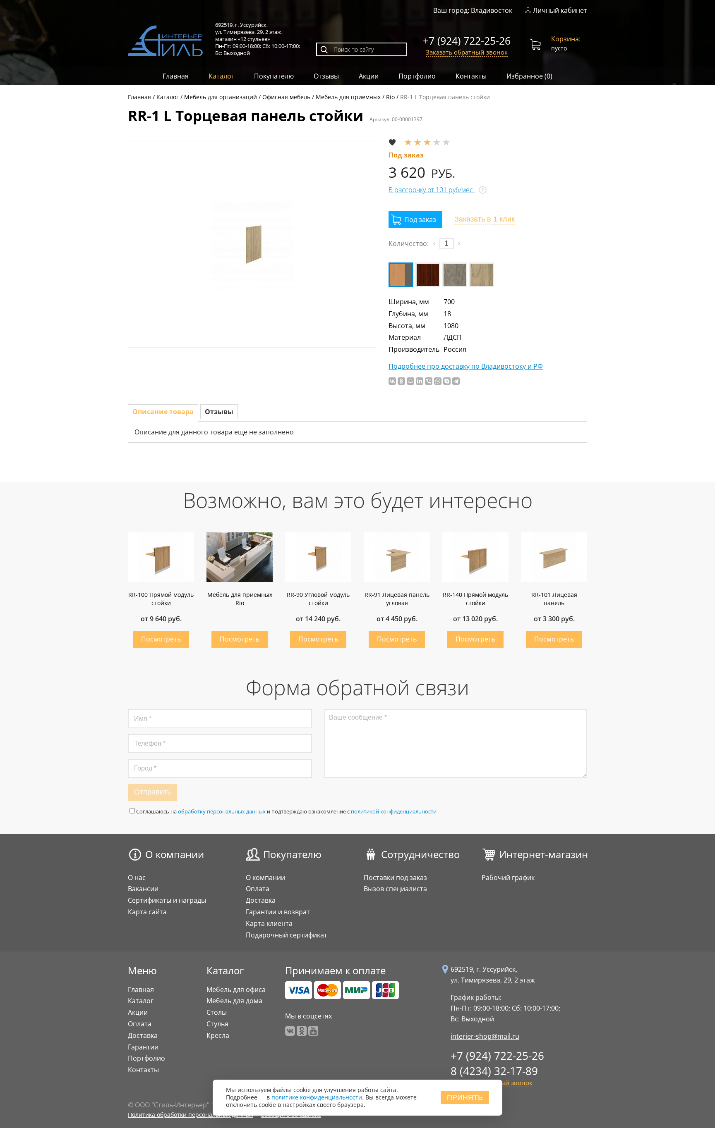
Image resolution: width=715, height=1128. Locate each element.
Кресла (217, 1035)
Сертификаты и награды (167, 900)
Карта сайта (147, 911)
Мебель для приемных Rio (239, 599)
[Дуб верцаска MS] (454, 274)
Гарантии (143, 1047)
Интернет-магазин (543, 854)
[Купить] (415, 219)
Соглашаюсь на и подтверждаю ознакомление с (286, 811)
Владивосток (491, 10)
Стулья (217, 1023)
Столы (216, 1012)
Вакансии (143, 888)
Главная (176, 76)
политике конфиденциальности (316, 1098)
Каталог (221, 76)
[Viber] (428, 381)
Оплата (257, 888)
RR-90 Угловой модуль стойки (318, 599)
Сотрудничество (420, 854)
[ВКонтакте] (392, 381)
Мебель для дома (234, 1000)
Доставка (261, 900)
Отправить (152, 792)
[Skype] (447, 381)
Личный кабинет (560, 10)
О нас (137, 877)
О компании (174, 854)
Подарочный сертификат (286, 935)
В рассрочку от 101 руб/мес (432, 189)
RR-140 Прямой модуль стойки (475, 599)
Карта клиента (269, 923)
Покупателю (274, 76)
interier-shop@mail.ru (485, 1036)
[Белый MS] (401, 274)
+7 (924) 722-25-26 (467, 40)
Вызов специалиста (395, 888)
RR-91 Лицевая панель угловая (397, 599)
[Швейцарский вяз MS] (481, 274)
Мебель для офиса (236, 989)
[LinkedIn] (419, 381)
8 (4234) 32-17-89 (494, 1071)
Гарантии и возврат (278, 911)
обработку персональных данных (222, 811)
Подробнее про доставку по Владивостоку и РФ (466, 366)
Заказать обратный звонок (467, 52)
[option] (252, 244)
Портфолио (417, 76)
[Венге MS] (427, 274)
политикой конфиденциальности (394, 811)
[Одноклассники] (401, 381)
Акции (369, 76)
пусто (566, 43)
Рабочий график (508, 877)
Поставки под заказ (395, 877)
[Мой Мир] (410, 381)
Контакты (471, 76)
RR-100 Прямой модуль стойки (161, 599)
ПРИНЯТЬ (465, 1097)
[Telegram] (456, 381)
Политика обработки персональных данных (190, 1114)
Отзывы (326, 76)
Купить (161, 639)
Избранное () (529, 76)
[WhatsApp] (437, 381)
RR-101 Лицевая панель (554, 599)
